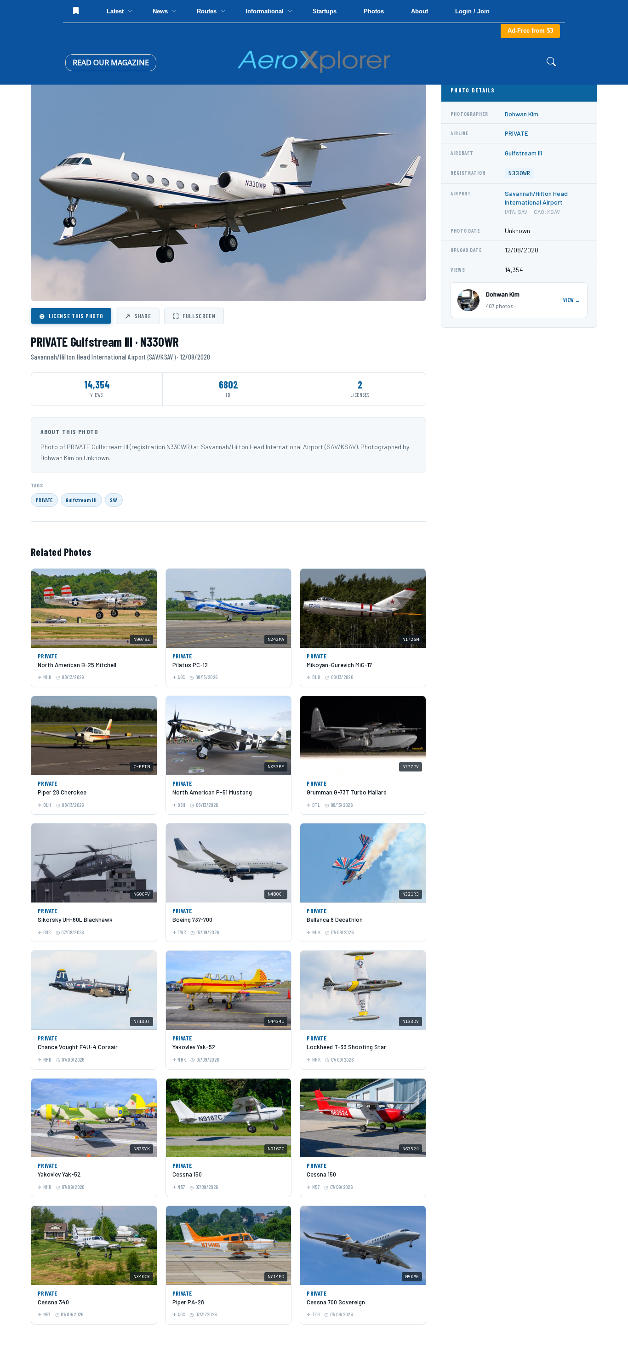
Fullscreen (194, 316)
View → (572, 300)
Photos (374, 11)
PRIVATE (44, 500)
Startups (325, 11)
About (419, 11)
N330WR (519, 173)
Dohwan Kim (521, 114)
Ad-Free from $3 (530, 30)
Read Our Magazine (111, 62)
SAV (114, 500)
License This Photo (71, 316)
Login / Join (472, 11)
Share (138, 316)
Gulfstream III (81, 500)
